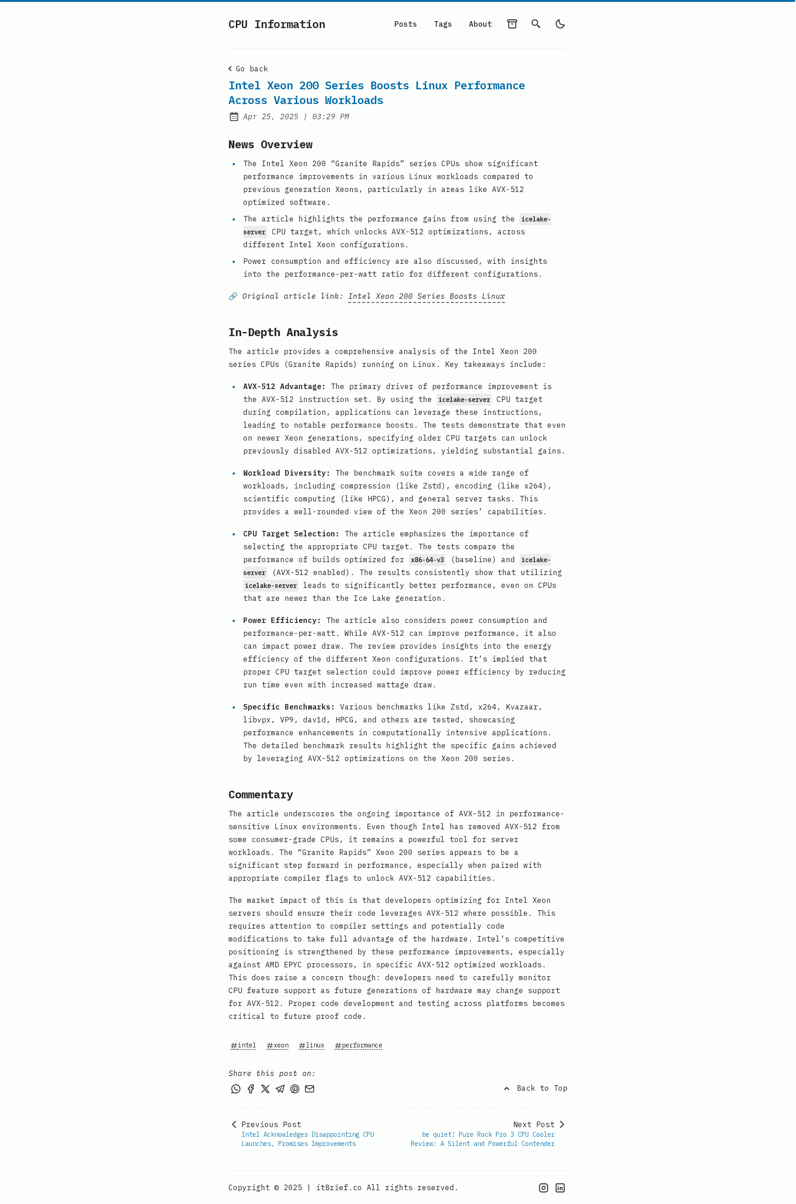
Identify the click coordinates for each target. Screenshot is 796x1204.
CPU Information (276, 24)
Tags (443, 24)
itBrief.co (339, 1187)
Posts (405, 24)
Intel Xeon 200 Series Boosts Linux (426, 296)
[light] (560, 24)
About (480, 24)
